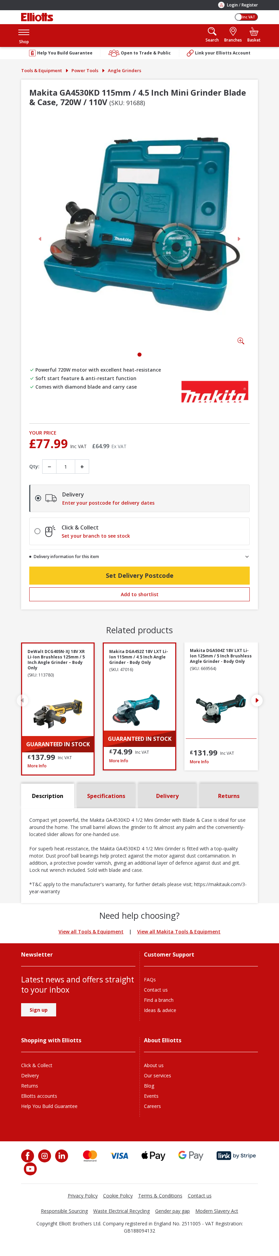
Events (151, 1096)
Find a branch (159, 1000)
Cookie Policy (118, 1195)
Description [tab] (47, 796)
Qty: (34, 466)
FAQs (150, 979)
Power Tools (84, 70)
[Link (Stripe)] (236, 1155)
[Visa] (119, 1155)
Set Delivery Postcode (140, 575)
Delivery (30, 1075)
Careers (152, 1106)
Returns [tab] (229, 796)
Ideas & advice (160, 1010)
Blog (149, 1085)
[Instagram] (43, 1155)
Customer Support (169, 954)
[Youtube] (29, 1168)
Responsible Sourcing (64, 1211)
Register (250, 5)
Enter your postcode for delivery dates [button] (108, 503)
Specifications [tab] (106, 796)
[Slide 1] (139, 354)
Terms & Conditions (160, 1195)
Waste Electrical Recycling (121, 1211)
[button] (24, 35)
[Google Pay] (191, 1155)
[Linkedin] (60, 1155)
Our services (157, 1075)
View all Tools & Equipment (91, 931)
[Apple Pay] (153, 1155)
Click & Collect (36, 1065)
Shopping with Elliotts (51, 1040)
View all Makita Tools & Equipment (178, 931)
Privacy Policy (83, 1195)
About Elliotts (162, 1040)
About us (154, 1065)
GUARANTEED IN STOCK (58, 744)
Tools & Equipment (41, 70)
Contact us (156, 989)
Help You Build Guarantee (49, 1106)
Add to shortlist (140, 594)
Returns (29, 1085)
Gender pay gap (172, 1211)
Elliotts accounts (39, 1096)
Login (232, 5)
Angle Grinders (124, 70)
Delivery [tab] (167, 796)
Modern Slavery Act (216, 1211)
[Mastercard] (90, 1155)
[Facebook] (28, 1155)
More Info (58, 766)
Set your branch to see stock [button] (96, 536)
